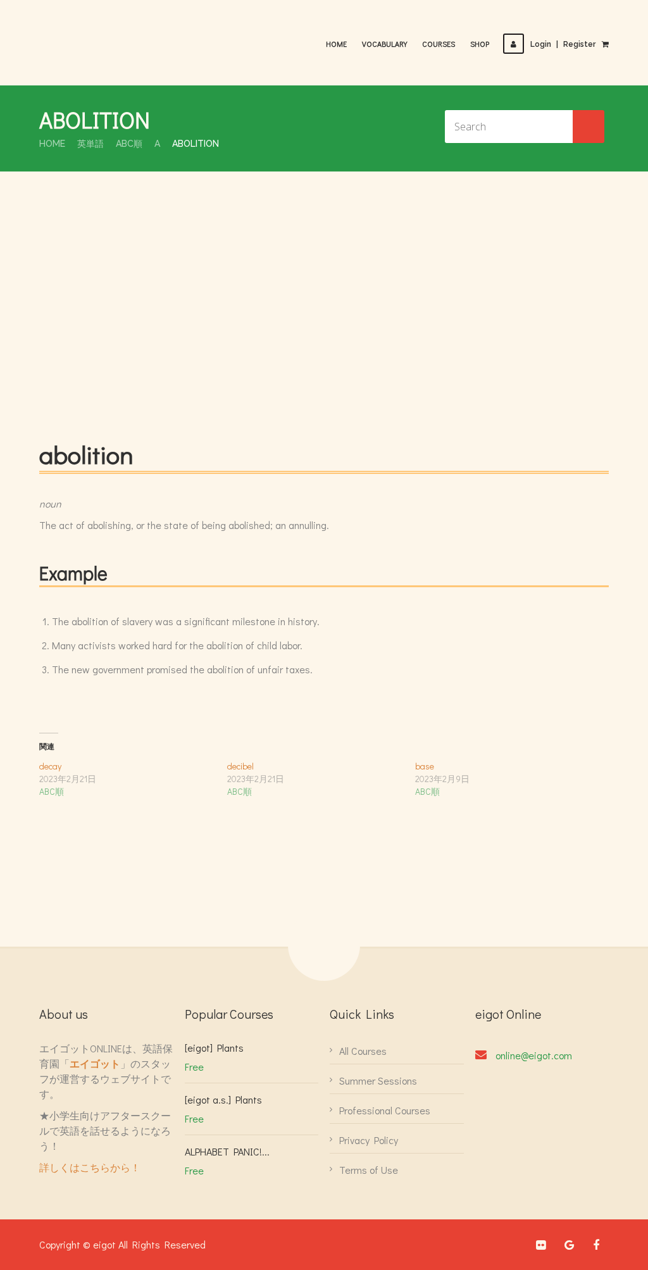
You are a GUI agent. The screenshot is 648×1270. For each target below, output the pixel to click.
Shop (479, 44)
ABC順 (129, 144)
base (424, 766)
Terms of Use (368, 1169)
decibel (240, 766)
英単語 (90, 144)
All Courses (363, 1050)
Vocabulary (384, 44)
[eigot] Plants (214, 1047)
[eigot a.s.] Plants (223, 1099)
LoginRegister (562, 44)
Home (336, 44)
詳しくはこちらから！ (89, 1167)
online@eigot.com (533, 1055)
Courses (438, 44)
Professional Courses (384, 1110)
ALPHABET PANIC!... (227, 1151)
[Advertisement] (324, 307)
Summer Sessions (378, 1080)
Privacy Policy (368, 1140)
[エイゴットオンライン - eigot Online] (102, 37)
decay (50, 766)
